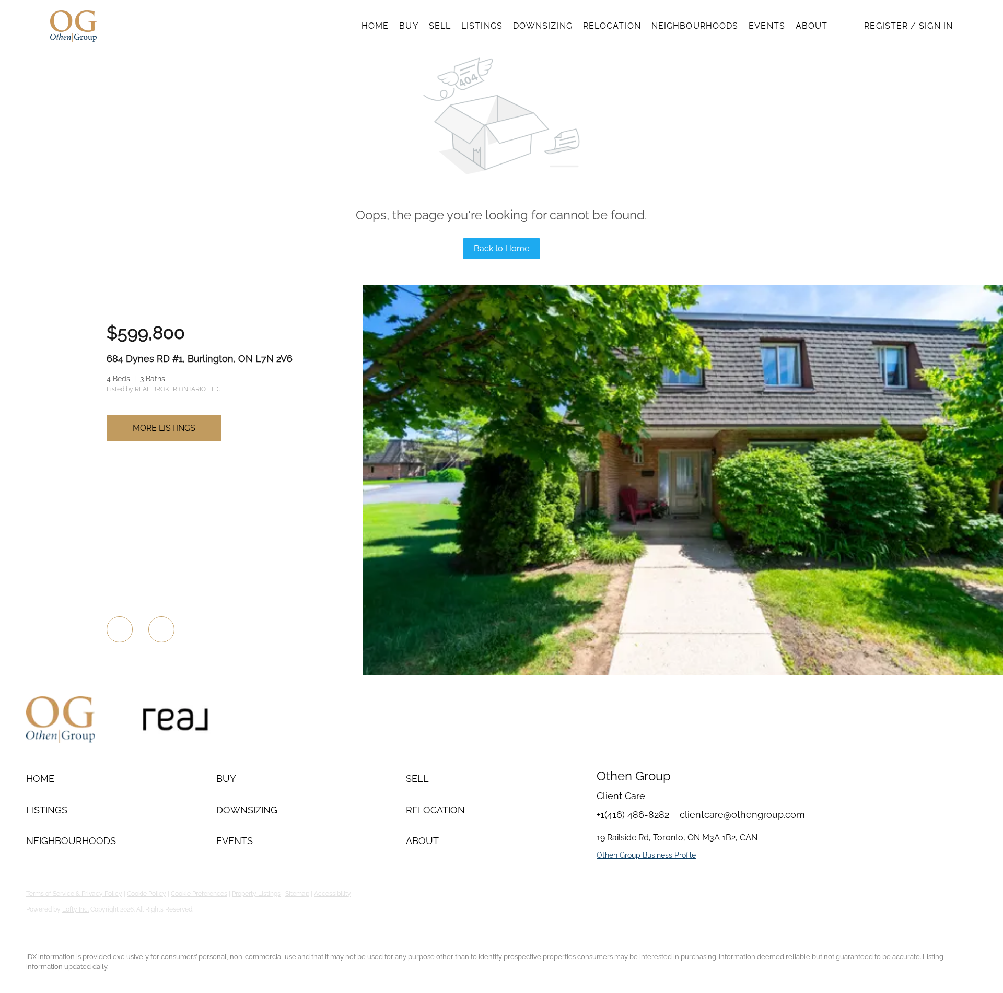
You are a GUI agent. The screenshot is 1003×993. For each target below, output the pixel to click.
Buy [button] (408, 26)
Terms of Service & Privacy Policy (74, 893)
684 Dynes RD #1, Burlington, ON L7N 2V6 (200, 358)
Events (767, 26)
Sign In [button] (936, 26)
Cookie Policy (146, 893)
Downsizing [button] (543, 26)
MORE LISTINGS (164, 428)
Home (375, 26)
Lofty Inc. (75, 909)
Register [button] (886, 26)
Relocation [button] (612, 26)
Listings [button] (482, 26)
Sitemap (297, 893)
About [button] (812, 26)
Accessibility (332, 893)
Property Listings (256, 893)
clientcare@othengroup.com (742, 814)
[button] (73, 26)
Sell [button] (440, 26)
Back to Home (501, 248)
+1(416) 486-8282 (633, 814)
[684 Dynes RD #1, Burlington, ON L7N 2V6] (683, 673)
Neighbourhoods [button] (694, 26)
